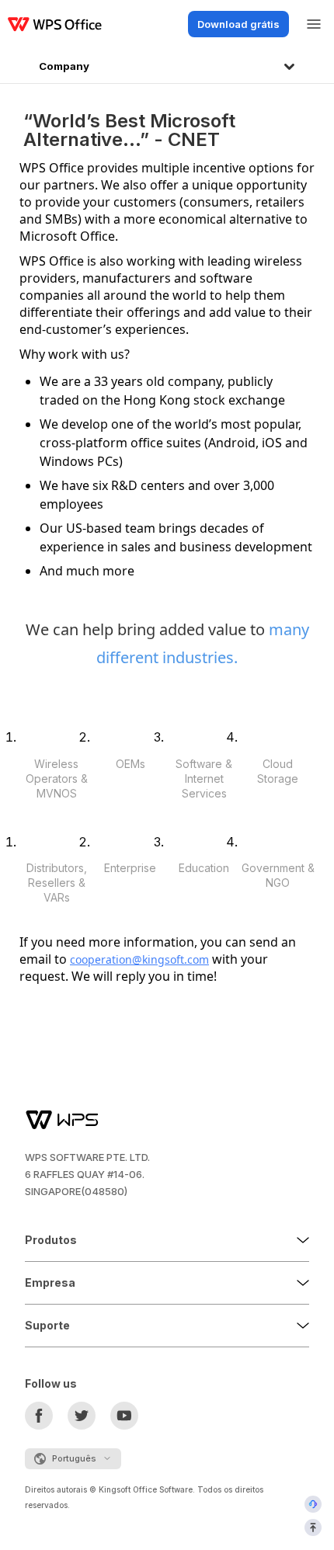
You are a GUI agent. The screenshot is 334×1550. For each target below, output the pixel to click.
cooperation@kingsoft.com (139, 959)
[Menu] (313, 24)
